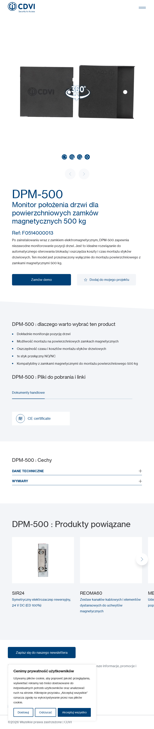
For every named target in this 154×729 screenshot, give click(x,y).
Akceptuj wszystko (74, 712)
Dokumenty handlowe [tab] (28, 393)
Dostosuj (23, 712)
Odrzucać (45, 712)
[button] (142, 559)
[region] (52, 693)
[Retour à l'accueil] (21, 7)
